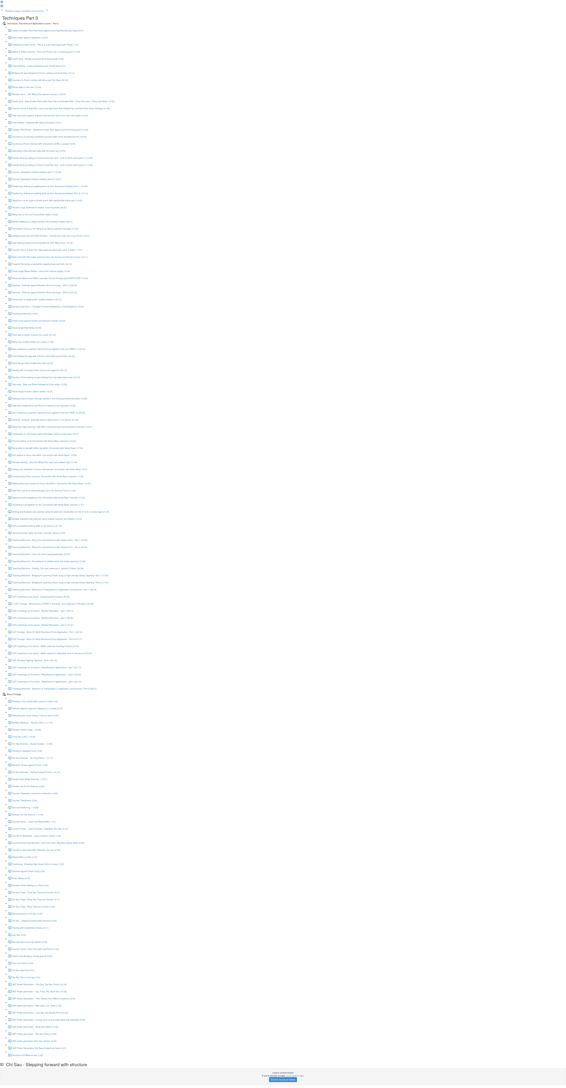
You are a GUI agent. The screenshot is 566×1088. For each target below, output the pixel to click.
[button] (2, 2)
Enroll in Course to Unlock (283, 1079)
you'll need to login (295, 1075)
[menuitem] (2, 6)
